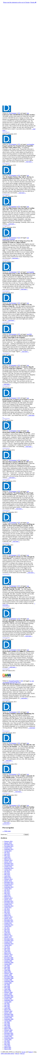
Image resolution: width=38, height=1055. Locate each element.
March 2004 (7, 1049)
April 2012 (7, 913)
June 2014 (7, 873)
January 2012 (8, 918)
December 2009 (8, 957)
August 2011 (7, 926)
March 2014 (7, 877)
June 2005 (7, 1042)
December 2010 (8, 939)
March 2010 (7, 953)
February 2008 (8, 992)
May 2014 (7, 874)
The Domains (12, 113)
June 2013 (7, 891)
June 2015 (7, 854)
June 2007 (7, 1005)
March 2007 (7, 1009)
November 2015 (8, 846)
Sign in (17, 1053)
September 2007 (8, 1000)
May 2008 (7, 987)
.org (3, 682)
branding (31, 144)
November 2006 (8, 1016)
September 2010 (8, 943)
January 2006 (8, 1031)
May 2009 (7, 968)
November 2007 (8, 997)
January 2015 (8, 862)
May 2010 (7, 950)
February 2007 (8, 1011)
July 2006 (7, 1022)
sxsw (19, 682)
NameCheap (5, 239)
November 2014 (8, 865)
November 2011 (8, 921)
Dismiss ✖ (33, 2)
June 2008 (7, 986)
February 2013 (8, 898)
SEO (30, 334)
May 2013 (7, 893)
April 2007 (7, 1008)
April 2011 (7, 932)
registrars (12, 239)
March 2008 (7, 990)
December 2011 (8, 920)
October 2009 (8, 961)
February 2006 (8, 1030)
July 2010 (7, 946)
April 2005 (7, 1046)
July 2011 (7, 928)
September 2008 (8, 981)
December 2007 (8, 995)
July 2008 (7, 984)
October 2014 (8, 866)
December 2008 (8, 976)
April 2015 (7, 857)
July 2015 (7, 852)
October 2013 (8, 885)
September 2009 (8, 962)
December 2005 (8, 1033)
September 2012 (8, 906)
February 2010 (8, 954)
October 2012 (8, 904)
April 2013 (7, 895)
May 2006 (7, 1025)
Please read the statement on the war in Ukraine (16, 2)
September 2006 (8, 1019)
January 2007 (8, 1013)
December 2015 (8, 844)
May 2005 (7, 1044)
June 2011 (7, 929)
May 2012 (7, 912)
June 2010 (7, 948)
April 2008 (7, 989)
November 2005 (8, 1035)
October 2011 (8, 923)
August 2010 (7, 945)
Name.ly (30, 1052)
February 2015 (8, 860)
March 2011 (7, 934)
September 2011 (8, 924)
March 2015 (7, 858)
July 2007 (7, 1003)
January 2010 (8, 956)
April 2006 (7, 1027)
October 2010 (8, 942)
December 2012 (8, 901)
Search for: (4, 834)
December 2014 (8, 863)
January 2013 (8, 899)
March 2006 (7, 1028)
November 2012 (8, 902)
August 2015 (7, 851)
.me (28, 113)
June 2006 (7, 1024)
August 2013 (7, 888)
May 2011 (7, 931)
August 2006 (7, 1020)
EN (19, 113)
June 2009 (7, 967)
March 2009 (7, 972)
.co (30, 681)
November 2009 (8, 959)
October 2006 (8, 1017)
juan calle (15, 682)
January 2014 (8, 880)
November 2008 (8, 978)
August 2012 (7, 907)
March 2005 (7, 1047)
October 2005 (8, 1036)
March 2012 (7, 915)
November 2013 (8, 884)
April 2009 (7, 970)
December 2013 (8, 882)
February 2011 (8, 935)
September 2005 (8, 1038)
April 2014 (7, 876)
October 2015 (8, 847)
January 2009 (8, 975)
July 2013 (7, 890)
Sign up (22, 1053)
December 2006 (8, 1014)
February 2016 (8, 841)
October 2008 (8, 979)
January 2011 (8, 937)
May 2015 (7, 855)
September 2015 (8, 849)
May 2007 (7, 1006)
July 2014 (7, 871)
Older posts (6, 831)
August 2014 (7, 869)
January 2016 (8, 843)
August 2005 (7, 1039)
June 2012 (7, 910)
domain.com (8, 682)
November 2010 (8, 940)
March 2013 (7, 896)
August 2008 (7, 983)
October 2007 (8, 998)
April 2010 (7, 951)
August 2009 (7, 964)
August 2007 (7, 1002)
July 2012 (7, 909)
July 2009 (7, 965)
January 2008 (8, 994)
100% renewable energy (7, 1053)
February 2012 (8, 917)
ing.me (24, 1052)
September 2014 (8, 868)
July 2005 (7, 1041)
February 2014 (8, 879)
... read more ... (29, 161)
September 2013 (8, 887)
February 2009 (8, 973)
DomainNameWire (14, 681)
